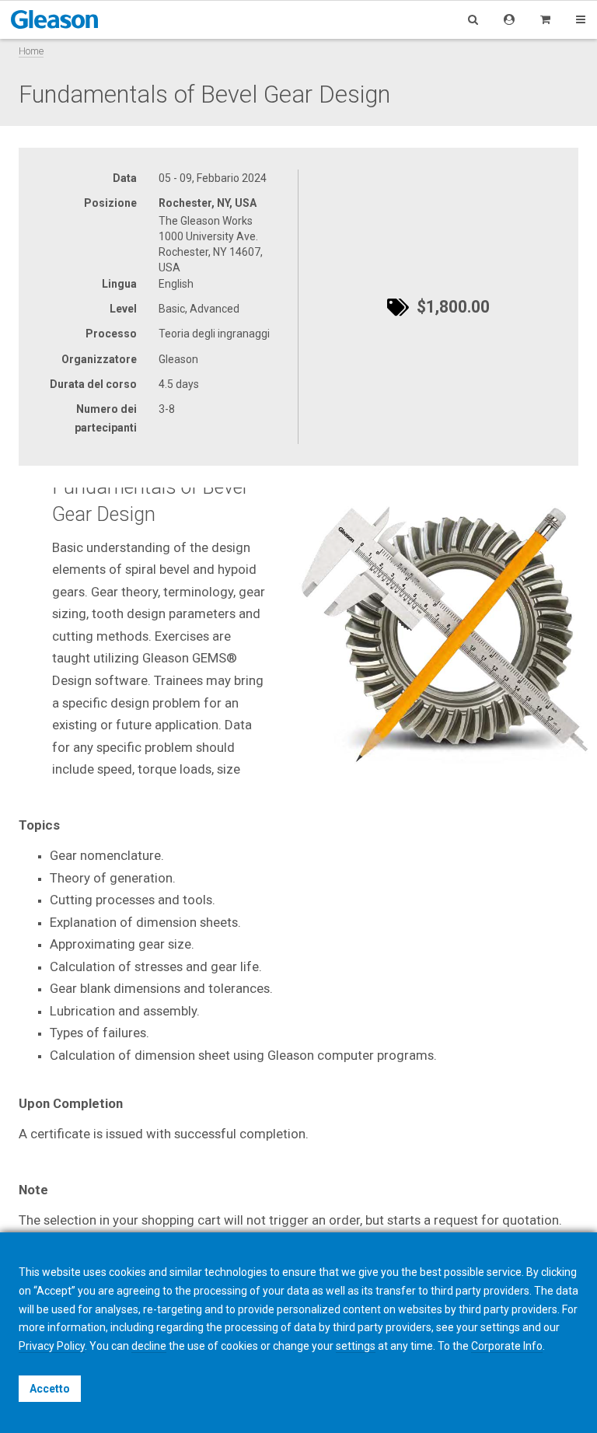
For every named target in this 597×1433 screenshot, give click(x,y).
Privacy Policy (52, 1346)
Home (31, 51)
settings (355, 1346)
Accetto (50, 1388)
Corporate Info (507, 1346)
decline (148, 1346)
